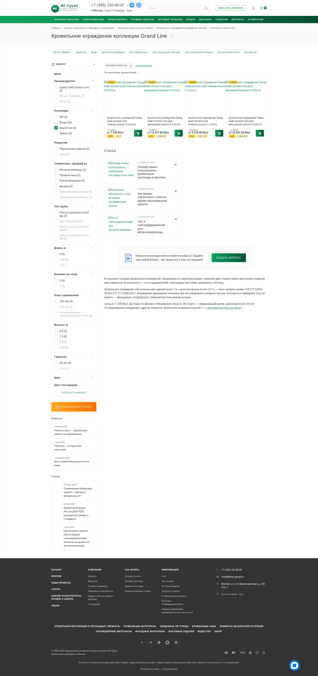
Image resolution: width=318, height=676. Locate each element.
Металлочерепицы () (72, 169)
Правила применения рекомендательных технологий (177, 611)
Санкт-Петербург (114, 10)
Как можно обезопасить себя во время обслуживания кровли (152, 199)
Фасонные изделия (181, 631)
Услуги (55, 589)
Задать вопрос (228, 257)
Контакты (238, 19)
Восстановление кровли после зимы (71, 463)
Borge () (64, 101)
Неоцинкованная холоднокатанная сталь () (75, 314)
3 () (62, 254)
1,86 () (63, 259)
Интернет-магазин (66, 19)
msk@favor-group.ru (232, 576)
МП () (63, 117)
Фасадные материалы (150, 631)
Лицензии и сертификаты (100, 591)
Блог (164, 576)
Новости (56, 418)
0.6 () (63, 341)
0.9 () (63, 331)
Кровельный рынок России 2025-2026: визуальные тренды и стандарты (76, 513)
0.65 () (63, 347)
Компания (94, 570)
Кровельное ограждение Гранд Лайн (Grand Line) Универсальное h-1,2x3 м (205, 121)
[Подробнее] (175, 164)
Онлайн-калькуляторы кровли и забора (66, 597)
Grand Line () (67, 128)
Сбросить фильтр (144, 65)
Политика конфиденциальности (172, 603)
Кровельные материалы (140, 626)
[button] (230, 8)
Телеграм (150, 642)
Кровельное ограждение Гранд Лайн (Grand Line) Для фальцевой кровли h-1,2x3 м (165, 121)
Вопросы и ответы (171, 591)
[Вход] (253, 7)
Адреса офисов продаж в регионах (101, 598)
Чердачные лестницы (174, 626)
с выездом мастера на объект (224, 307)
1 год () (64, 368)
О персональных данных (174, 596)
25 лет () (65, 362)
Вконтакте (142, 642)
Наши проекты (61, 583)
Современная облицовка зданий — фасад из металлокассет (78, 492)
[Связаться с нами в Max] (293, 664)
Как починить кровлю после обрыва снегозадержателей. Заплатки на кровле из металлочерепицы (76, 538)
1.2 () (63, 336)
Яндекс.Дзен (176, 642)
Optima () (65, 133)
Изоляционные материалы (114, 631)
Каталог (56, 570)
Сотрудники (94, 604)
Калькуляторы (117, 19)
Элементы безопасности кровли (241, 626)
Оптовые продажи (170, 19)
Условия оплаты (133, 576)
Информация (170, 570)
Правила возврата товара (138, 591)
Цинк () (64, 154)
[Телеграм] (131, 5)
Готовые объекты (142, 19)
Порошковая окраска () (74, 148)
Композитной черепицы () (75, 191)
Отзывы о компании (98, 586)
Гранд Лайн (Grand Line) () (74, 89)
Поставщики (168, 581)
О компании (256, 19)
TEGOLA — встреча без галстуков (68, 447)
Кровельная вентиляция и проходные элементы (87, 626)
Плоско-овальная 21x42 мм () (74, 214)
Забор (218, 631)
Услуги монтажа (93, 19)
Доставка (205, 19)
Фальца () (66, 186)
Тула (129, 10)
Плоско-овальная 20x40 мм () (74, 228)
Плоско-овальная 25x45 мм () (74, 237)
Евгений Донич (170, 669)
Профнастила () (69, 175)
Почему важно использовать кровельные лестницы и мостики (151, 172)
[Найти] (206, 7)
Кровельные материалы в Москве (68, 654)
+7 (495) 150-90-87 (108, 5)
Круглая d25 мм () (70, 221)
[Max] (138, 5)
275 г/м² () (66, 306)
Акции (55, 605)
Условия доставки (134, 581)
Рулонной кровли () (72, 180)
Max (167, 642)
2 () (62, 265)
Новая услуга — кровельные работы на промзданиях (70, 432)
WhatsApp (159, 642)
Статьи (55, 476)
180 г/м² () (66, 301)
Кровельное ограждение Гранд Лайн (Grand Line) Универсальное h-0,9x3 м (124, 121)
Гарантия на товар (134, 586)
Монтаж (56, 576)
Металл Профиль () (71, 96)
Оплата (190, 19)
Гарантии (221, 19)
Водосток (204, 631)
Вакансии (93, 581)
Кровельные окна (204, 626)
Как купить (132, 570)
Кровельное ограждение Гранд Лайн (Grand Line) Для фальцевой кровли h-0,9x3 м (246, 121)
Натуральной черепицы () (75, 197)
